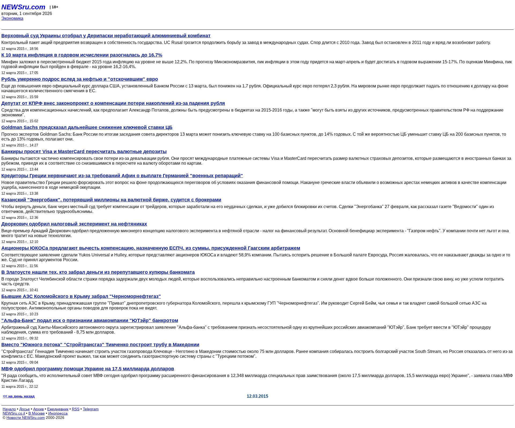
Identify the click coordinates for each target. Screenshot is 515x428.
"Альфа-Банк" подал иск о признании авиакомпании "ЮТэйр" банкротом (89, 320)
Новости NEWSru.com (25, 417)
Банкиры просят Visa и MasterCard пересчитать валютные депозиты (84, 151)
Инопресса (58, 413)
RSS (75, 409)
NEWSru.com (23, 7)
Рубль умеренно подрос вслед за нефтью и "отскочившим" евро (79, 79)
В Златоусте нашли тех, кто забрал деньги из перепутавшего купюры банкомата (98, 272)
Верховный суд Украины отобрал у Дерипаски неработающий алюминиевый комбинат (106, 35)
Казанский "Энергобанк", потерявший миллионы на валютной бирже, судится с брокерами (111, 199)
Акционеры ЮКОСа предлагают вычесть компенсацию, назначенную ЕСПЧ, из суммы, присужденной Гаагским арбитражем (150, 248)
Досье (24, 409)
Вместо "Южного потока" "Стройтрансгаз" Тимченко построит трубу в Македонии (100, 344)
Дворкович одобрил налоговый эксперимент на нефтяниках (74, 224)
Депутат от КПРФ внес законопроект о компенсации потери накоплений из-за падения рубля (113, 103)
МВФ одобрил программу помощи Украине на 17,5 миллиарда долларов (87, 368)
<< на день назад (19, 396)
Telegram (91, 409)
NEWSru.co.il (14, 413)
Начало (9, 409)
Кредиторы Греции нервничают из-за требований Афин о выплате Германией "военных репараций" (122, 175)
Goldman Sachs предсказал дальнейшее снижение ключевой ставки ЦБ (86, 127)
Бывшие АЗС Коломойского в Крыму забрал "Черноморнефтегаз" (81, 296)
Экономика (12, 18)
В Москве (36, 413)
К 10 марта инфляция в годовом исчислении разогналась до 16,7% (81, 55)
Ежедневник (57, 409)
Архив (38, 409)
